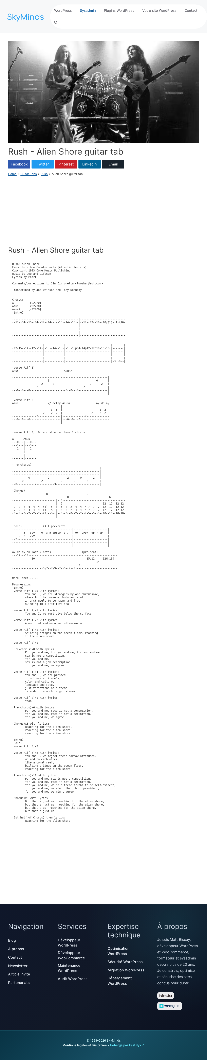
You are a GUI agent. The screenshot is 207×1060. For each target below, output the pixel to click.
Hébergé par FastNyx (125, 1045)
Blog (12, 940)
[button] (56, 23)
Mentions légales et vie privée (84, 1045)
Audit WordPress (73, 979)
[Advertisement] (103, 211)
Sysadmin (88, 10)
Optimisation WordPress (119, 951)
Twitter (43, 164)
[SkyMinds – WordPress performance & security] (26, 16)
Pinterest (66, 164)
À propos (16, 949)
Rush (44, 174)
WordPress (63, 10)
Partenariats (19, 982)
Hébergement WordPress (120, 980)
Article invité (19, 974)
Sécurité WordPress (125, 962)
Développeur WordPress (69, 942)
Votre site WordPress (159, 10)
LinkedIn (89, 164)
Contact (191, 10)
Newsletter (17, 966)
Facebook (19, 164)
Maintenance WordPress (69, 968)
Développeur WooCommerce (71, 955)
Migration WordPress (126, 970)
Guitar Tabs (28, 174)
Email (113, 164)
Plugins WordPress (119, 10)
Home (12, 174)
